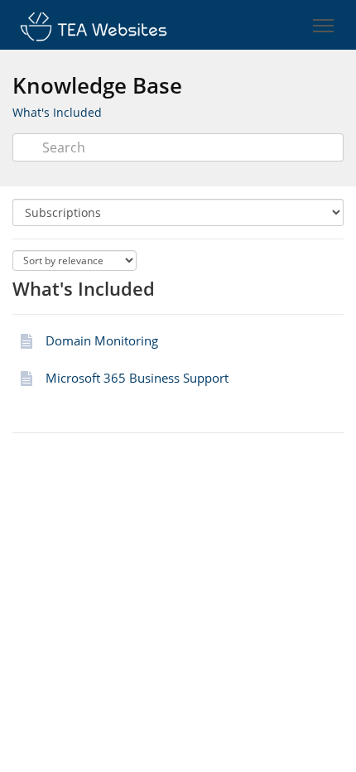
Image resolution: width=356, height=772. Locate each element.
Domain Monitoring (102, 340)
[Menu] (322, 26)
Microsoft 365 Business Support (137, 377)
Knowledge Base (97, 85)
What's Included (57, 112)
